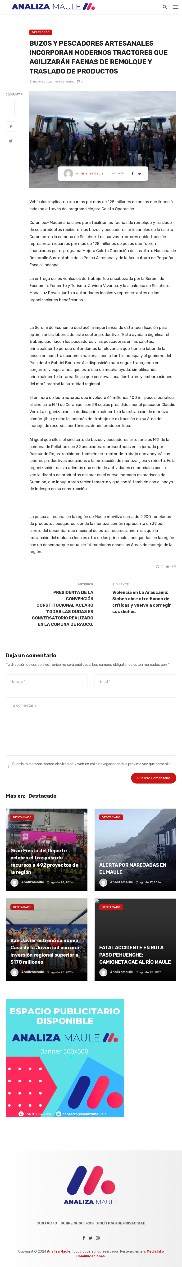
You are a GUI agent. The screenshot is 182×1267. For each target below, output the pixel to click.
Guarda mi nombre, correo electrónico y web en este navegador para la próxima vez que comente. (91, 764)
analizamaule (92, 173)
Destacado (41, 32)
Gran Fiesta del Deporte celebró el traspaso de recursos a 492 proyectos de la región (44, 861)
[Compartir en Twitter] (11, 141)
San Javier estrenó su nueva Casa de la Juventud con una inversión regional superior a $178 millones (44, 951)
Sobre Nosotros (77, 1223)
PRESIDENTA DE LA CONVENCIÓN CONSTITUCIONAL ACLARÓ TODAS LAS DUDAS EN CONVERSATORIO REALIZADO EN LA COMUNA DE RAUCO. (62, 608)
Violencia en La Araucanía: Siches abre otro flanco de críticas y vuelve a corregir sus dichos (141, 602)
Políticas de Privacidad (121, 1223)
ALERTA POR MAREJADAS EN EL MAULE (132, 868)
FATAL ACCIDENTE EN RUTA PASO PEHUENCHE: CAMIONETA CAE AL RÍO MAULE (135, 955)
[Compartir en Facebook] (11, 127)
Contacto (46, 1223)
